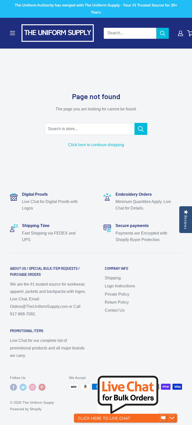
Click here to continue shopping (96, 145)
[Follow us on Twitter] (23, 387)
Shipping (113, 278)
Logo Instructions (120, 286)
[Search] (162, 33)
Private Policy (117, 294)
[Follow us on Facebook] (13, 387)
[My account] (180, 33)
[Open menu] (12, 33)
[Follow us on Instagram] (32, 387)
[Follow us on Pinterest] (42, 387)
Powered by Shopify (26, 409)
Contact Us (114, 310)
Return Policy (117, 302)
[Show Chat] (163, 418)
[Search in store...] (140, 129)
